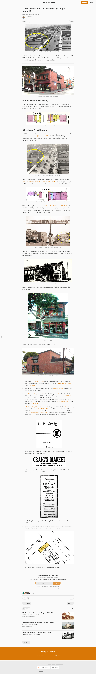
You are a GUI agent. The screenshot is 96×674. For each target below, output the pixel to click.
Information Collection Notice (47, 588)
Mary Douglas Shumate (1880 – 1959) (38, 413)
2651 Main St (32, 385)
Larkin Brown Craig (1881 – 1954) (33, 407)
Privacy (49, 664)
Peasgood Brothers (58, 389)
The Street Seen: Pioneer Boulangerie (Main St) (37, 613)
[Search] (75, 2)
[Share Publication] (78, 2)
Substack (41, 671)
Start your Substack (44, 667)
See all (25, 642)
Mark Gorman (29, 16)
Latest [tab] (27, 609)
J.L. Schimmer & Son (43, 136)
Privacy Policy (58, 588)
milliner (59, 394)
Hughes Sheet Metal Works (64, 383)
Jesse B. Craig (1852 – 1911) (41, 409)
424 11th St (35, 404)
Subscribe (84, 2)
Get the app (55, 667)
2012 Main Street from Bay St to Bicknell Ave (33, 614)
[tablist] (26, 608)
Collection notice (59, 664)
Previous (28, 603)
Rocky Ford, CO (69, 407)
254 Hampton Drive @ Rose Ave (30, 624)
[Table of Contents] (2, 337)
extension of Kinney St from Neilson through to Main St (39, 182)
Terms (53, 664)
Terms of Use (54, 586)
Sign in (91, 2)
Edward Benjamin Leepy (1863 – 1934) (35, 394)
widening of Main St (43, 134)
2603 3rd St (68, 396)
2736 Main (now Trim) (62, 402)
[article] (48, 615)
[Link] (20, 100)
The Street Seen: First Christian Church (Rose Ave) (38, 623)
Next (69, 603)
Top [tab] (24, 609)
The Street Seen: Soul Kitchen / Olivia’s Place (36, 632)
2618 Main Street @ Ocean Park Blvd (31, 634)
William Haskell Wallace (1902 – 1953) (55, 206)
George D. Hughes (39, 381)
